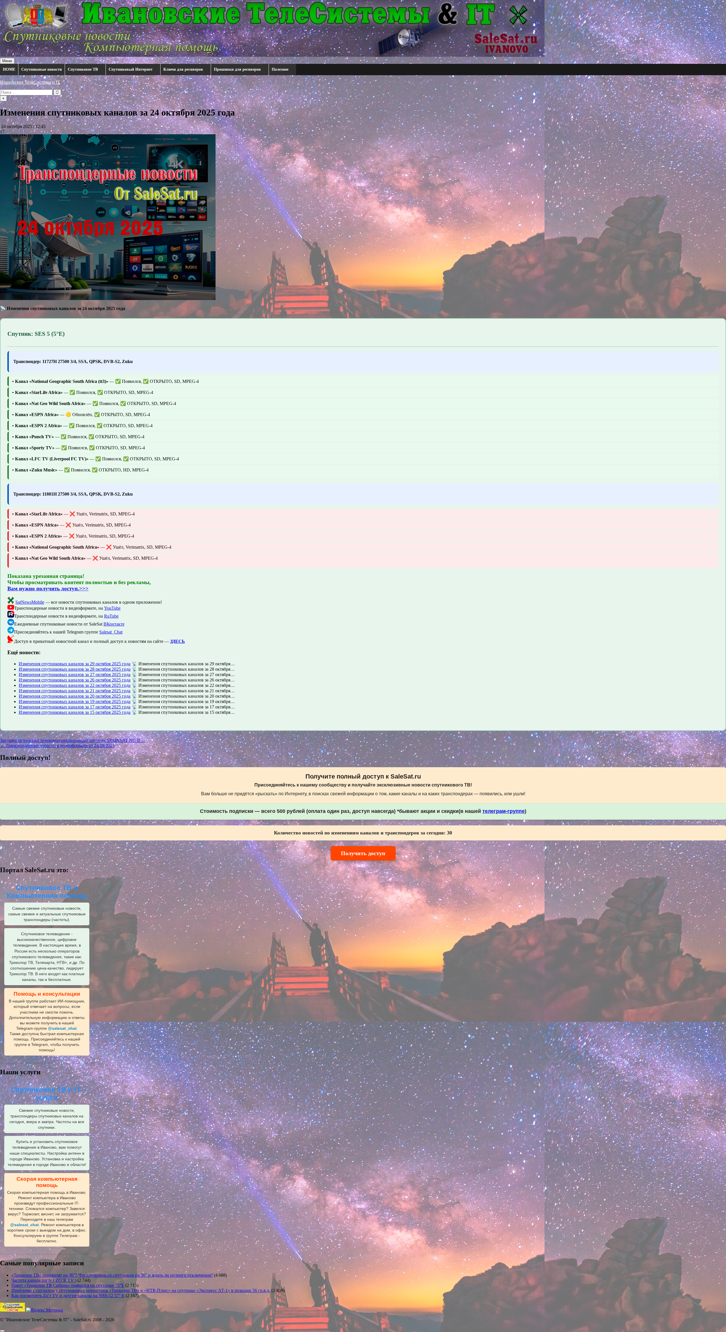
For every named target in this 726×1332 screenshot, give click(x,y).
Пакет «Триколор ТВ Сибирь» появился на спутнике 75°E (67, 1285)
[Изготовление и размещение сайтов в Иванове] (12, 1310)
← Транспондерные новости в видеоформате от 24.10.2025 (57, 745)
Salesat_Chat (111, 632)
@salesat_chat (62, 1028)
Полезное (280, 69)
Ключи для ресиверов (183, 69)
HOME (9, 69)
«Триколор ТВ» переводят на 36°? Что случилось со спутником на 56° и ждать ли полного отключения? (112, 1275)
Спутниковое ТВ (83, 69)
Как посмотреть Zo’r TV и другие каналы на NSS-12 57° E (67, 1295)
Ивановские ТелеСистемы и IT (30, 82)
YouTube (112, 608)
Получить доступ (363, 853)
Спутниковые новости (41, 69)
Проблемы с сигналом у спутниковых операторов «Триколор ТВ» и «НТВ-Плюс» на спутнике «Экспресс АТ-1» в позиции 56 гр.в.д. (140, 1290)
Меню (7, 61)
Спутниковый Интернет (131, 69)
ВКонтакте (114, 624)
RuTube (111, 616)
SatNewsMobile (29, 602)
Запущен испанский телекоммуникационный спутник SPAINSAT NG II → (72, 740)
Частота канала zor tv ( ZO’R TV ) (43, 1280)
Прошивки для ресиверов (237, 69)
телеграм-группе (503, 811)
